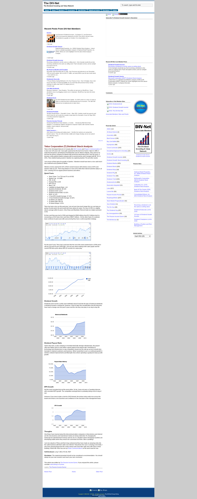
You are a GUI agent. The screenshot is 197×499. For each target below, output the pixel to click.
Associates (110, 135)
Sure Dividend (111, 204)
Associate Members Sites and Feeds (117, 114)
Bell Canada (78, 149)
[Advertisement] (73, 19)
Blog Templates (102, 496)
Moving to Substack (52, 90)
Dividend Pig (111, 173)
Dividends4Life (117, 104)
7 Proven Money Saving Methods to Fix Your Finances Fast (63, 81)
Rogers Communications (92, 149)
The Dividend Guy (112, 210)
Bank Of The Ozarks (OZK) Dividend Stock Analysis (142, 190)
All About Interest (112, 132)
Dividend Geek (51, 98)
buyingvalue (110, 144)
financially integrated (113, 185)
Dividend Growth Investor (55, 60)
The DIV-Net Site (118, 111)
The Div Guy (110, 207)
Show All (100, 140)
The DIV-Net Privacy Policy (112, 494)
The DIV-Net (51, 3)
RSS (109, 14)
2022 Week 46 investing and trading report (58, 132)
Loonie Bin (110, 191)
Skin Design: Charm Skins (98, 495)
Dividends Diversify (53, 79)
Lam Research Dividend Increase (65, 34)
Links (108, 188)
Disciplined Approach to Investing (117, 151)
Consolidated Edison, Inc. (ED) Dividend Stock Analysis (143, 195)
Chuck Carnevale (112, 147)
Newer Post (48, 472)
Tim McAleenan (112, 220)
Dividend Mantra (112, 163)
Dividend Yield (111, 179)
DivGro (49, 33)
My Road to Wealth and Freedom (57, 70)
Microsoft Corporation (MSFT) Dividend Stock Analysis (125, 78)
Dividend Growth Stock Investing (117, 160)
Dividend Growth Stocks (54, 46)
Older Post (99, 472)
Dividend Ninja (111, 169)
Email (116, 14)
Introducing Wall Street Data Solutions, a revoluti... (61, 122)
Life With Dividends (53, 88)
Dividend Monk (111, 166)
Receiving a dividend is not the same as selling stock (61, 62)
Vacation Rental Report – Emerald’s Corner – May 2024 (62, 113)
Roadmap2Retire (112, 198)
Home (74, 472)
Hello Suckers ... (52, 130)
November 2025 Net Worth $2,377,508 (57, 71)
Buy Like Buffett (111, 141)
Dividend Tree (111, 176)
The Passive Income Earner (69, 462)
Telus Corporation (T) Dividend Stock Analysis (68, 146)
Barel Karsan (111, 138)
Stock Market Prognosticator (115, 201)
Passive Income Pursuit (54, 121)
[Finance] (93, 490)
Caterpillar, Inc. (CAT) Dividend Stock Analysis (141, 185)
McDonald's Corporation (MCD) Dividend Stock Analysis (141, 180)
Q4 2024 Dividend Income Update (65, 99)
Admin (109, 129)
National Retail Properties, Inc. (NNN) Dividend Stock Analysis (73, 48)
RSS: (110, 107)
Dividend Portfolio (52, 112)
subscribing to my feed (57, 464)
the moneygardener (113, 213)
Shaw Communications (75, 448)
